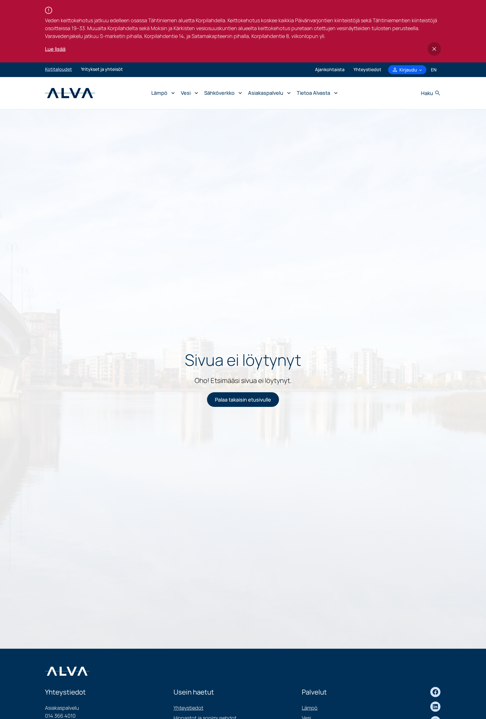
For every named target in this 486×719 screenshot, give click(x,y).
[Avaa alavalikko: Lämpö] (161, 93)
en (433, 70)
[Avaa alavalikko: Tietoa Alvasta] (316, 93)
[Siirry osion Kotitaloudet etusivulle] (70, 92)
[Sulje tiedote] (434, 49)
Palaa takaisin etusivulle (243, 399)
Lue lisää (55, 49)
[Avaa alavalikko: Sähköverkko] (221, 93)
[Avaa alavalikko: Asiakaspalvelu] (268, 93)
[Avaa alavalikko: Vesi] (188, 93)
